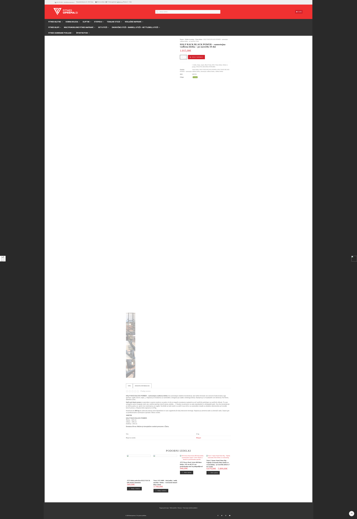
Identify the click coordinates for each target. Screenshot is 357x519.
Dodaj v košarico (197, 57)
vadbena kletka (219, 71)
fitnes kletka (195, 69)
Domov (182, 39)
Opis (129, 386)
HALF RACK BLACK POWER (208, 69)
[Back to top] (351, 513)
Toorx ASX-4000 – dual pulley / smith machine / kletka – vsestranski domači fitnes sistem (165, 482)
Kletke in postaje (189, 39)
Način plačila (173, 508)
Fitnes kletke (198, 39)
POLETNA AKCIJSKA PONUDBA (205, 66)
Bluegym (198, 437)
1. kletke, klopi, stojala (198, 65)
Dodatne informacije (142, 386)
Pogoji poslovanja (164, 508)
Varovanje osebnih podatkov (190, 508)
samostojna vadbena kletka (207, 71)
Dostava (180, 508)
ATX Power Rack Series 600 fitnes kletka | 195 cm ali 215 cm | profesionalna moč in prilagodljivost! (191, 464)
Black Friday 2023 (210, 65)
